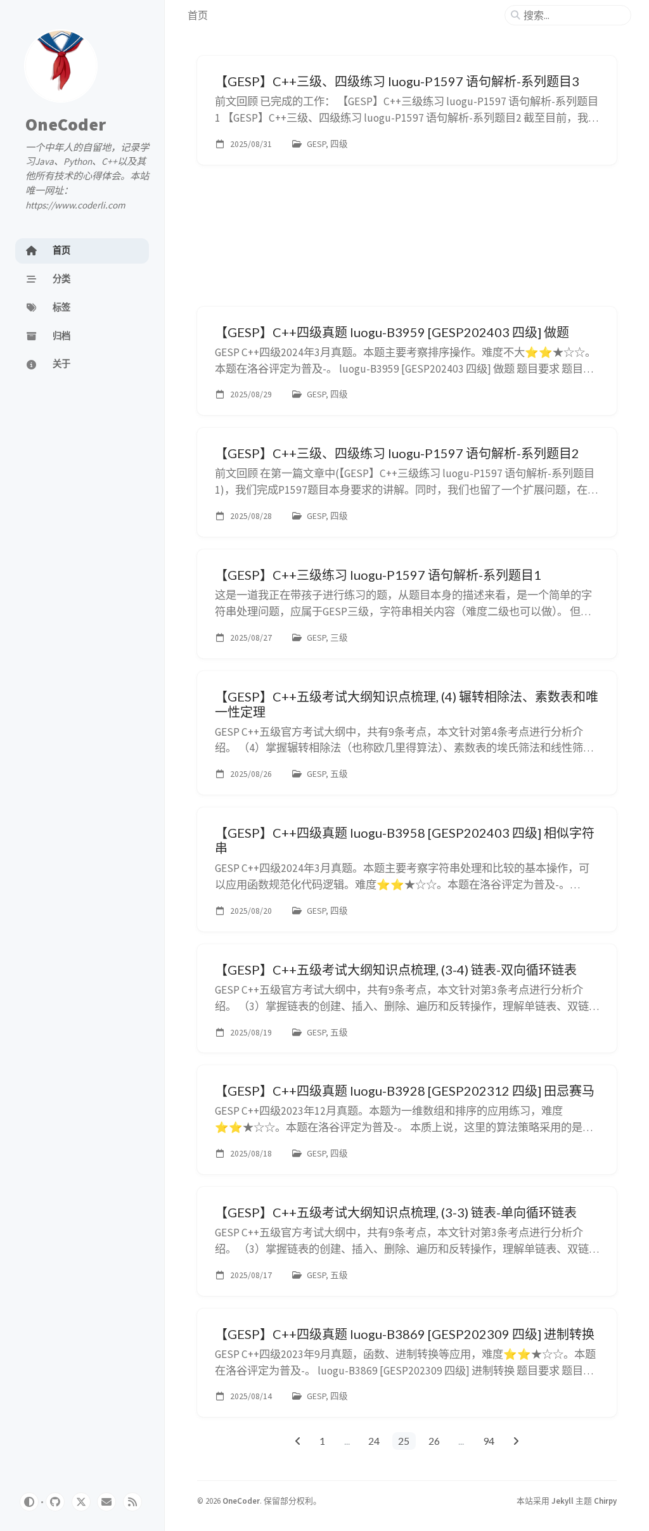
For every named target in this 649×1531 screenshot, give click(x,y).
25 (403, 1441)
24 (374, 1441)
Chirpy (605, 1501)
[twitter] (81, 1502)
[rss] (132, 1502)
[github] (55, 1502)
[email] (106, 1502)
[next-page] (515, 1441)
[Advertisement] (407, 242)
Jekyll (562, 1501)
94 (488, 1441)
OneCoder (65, 124)
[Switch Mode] (29, 1502)
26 (434, 1441)
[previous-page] (297, 1441)
